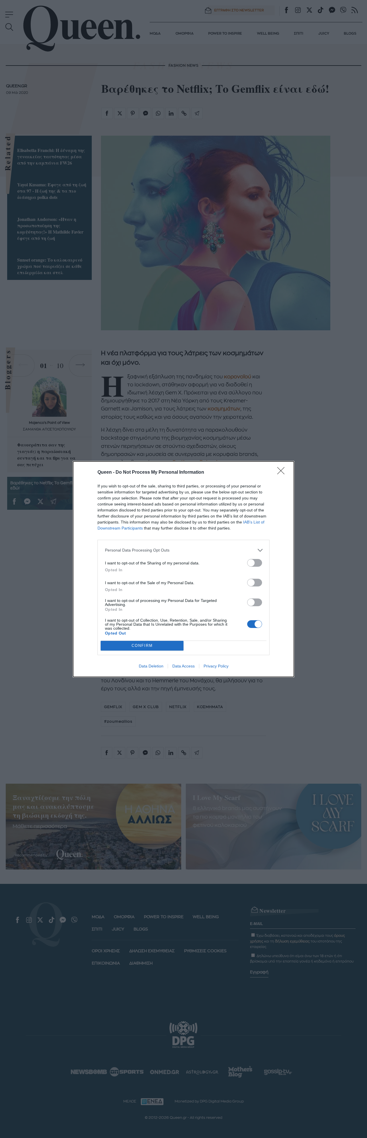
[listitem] (183, 550)
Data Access (183, 666)
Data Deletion (151, 666)
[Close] (282, 472)
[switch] (254, 563)
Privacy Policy (216, 666)
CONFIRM (142, 645)
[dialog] (183, 569)
